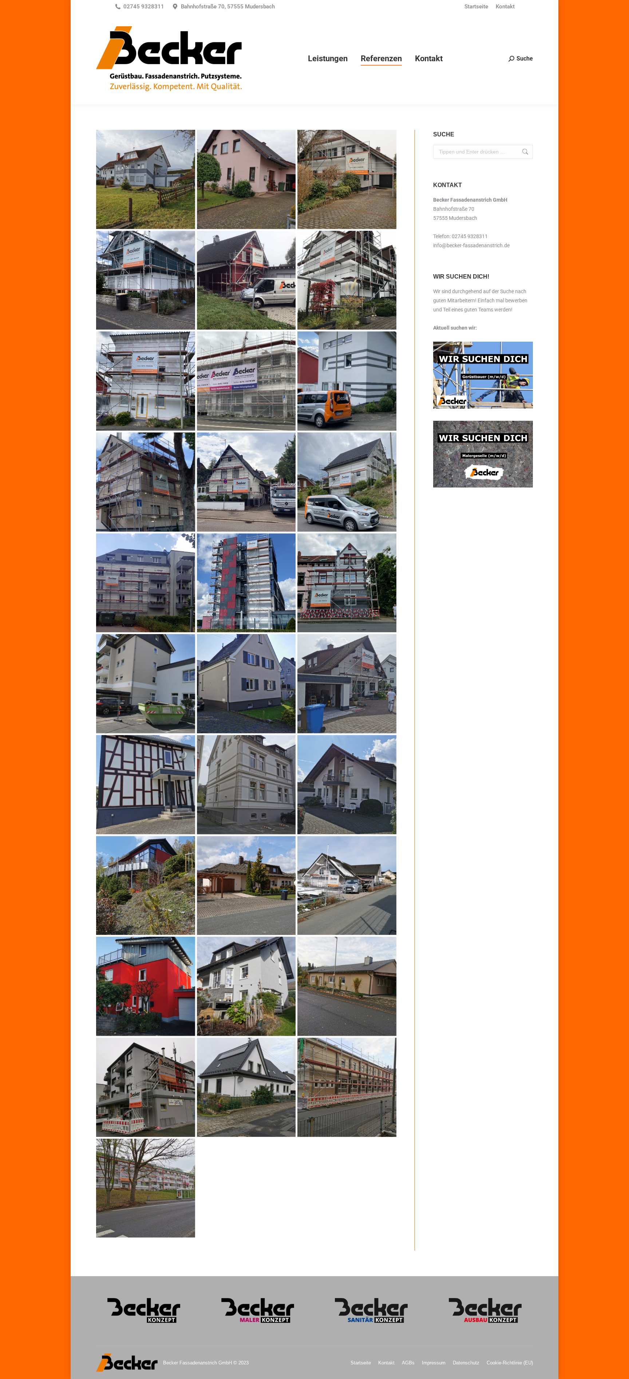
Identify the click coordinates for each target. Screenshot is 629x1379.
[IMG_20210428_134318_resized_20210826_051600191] (145, 885)
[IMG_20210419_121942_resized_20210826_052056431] (246, 885)
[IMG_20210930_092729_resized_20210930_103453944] (145, 986)
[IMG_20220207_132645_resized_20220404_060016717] (145, 179)
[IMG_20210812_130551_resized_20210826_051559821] (346, 683)
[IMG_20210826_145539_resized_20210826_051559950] (145, 683)
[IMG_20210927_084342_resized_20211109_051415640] (346, 1087)
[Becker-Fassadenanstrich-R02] (145, 280)
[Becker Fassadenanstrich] (346, 381)
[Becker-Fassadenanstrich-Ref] (346, 280)
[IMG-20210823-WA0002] (346, 583)
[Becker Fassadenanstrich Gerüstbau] (145, 381)
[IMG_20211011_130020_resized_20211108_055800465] (246, 1087)
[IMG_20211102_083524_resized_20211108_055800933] (346, 986)
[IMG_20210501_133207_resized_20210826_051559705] (246, 784)
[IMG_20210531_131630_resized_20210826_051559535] (145, 784)
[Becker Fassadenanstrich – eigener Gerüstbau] (246, 381)
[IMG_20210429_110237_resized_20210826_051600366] (346, 784)
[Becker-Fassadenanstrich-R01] (246, 280)
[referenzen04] (346, 482)
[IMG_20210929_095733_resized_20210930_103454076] (246, 986)
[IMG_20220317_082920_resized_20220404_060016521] (346, 179)
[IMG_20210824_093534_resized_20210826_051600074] (246, 683)
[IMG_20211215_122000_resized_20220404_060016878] (246, 179)
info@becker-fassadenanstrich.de (471, 245)
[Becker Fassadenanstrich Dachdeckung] (246, 583)
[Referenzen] (346, 885)
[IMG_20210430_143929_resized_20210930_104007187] (145, 1188)
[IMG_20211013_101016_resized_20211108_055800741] (145, 1087)
